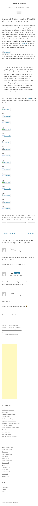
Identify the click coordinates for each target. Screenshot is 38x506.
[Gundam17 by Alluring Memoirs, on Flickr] (6, 52)
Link (3, 491)
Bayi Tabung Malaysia (8, 410)
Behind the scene (8, 233)
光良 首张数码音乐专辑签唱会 (10, 334)
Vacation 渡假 (6, 472)
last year (24, 43)
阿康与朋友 (5, 412)
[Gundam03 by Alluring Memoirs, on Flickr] (6, 123)
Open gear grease (7, 425)
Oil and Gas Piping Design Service (11, 423)
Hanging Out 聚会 (7, 454)
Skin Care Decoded (7, 430)
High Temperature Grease (9, 421)
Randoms (32, 233)
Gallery (4, 489)
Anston (12, 249)
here (29, 98)
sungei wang (22, 222)
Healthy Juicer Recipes (8, 419)
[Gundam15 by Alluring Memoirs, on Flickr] (6, 202)
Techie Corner (6, 432)
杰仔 (3, 332)
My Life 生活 (5, 458)
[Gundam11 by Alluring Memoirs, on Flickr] (6, 175)
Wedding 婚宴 (6, 476)
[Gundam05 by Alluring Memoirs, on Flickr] (6, 136)
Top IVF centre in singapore (9, 436)
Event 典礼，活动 (15, 217)
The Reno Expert (6, 434)
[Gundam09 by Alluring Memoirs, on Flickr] (6, 162)
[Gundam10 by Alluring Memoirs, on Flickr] (6, 169)
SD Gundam (15, 222)
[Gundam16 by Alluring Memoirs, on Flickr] (6, 209)
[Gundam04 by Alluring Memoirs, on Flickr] (6, 129)
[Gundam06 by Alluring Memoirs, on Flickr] (6, 142)
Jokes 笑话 (5, 456)
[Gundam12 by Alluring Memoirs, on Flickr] (6, 182)
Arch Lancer (19, 3)
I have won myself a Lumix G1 (10, 325)
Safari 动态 (5, 465)
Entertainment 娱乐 (21, 215)
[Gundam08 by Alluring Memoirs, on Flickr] (6, 156)
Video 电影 (5, 474)
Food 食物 (5, 452)
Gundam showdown (25, 220)
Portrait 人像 (5, 463)
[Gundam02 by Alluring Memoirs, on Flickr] (6, 116)
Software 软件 (6, 467)
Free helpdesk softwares (8, 414)
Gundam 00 (5, 220)
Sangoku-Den (8, 222)
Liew (11, 273)
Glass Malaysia (6, 416)
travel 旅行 (5, 469)
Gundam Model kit (14, 220)
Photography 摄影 (7, 461)
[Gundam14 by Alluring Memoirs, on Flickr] (6, 195)
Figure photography (25, 217)
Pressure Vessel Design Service (10, 427)
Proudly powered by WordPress (10, 502)
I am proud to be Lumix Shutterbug (12, 330)
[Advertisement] (9, 371)
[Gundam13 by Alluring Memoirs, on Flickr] (6, 189)
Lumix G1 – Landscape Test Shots (11, 328)
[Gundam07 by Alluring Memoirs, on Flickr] (6, 149)
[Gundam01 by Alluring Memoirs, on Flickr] (6, 109)
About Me (5, 487)
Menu (19, 12)
